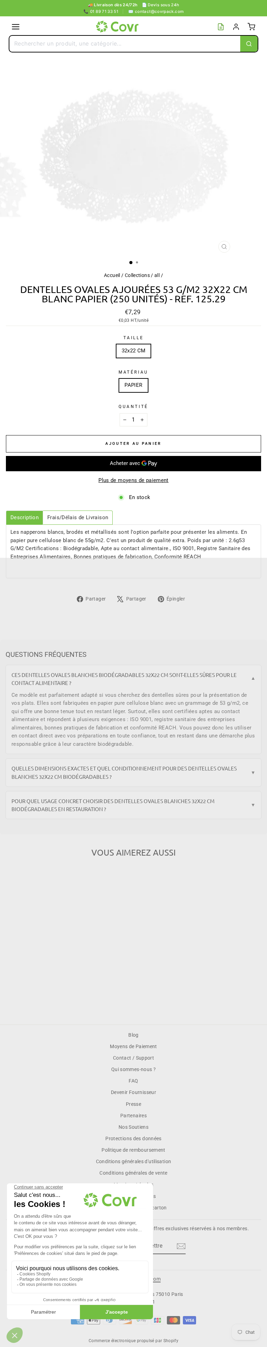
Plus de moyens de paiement (133, 480)
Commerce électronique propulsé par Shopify (133, 1340)
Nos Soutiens (133, 1127)
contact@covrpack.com (156, 11)
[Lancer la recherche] (249, 44)
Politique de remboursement (133, 1150)
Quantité (133, 406)
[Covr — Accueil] (118, 27)
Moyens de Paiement (133, 1046)
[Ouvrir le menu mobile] (16, 27)
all (157, 275)
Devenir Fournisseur (133, 1092)
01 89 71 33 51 (101, 11)
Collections (137, 275)
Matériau (133, 372)
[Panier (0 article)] (251, 27)
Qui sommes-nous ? (133, 1069)
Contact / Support (133, 1058)
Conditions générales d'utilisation (133, 1161)
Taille (133, 337)
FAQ (133, 1081)
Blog (133, 1035)
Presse (133, 1104)
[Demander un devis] (221, 27)
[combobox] (124, 44)
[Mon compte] (236, 27)
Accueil (112, 275)
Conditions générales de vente (133, 1173)
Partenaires (133, 1115)
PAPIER (133, 385)
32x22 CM (134, 351)
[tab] (24, 518)
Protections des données (133, 1138)
